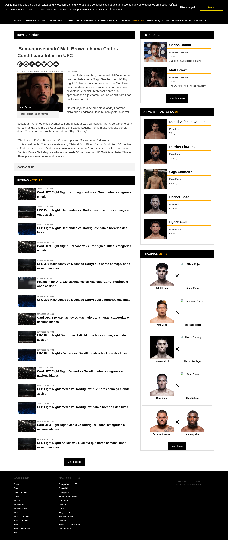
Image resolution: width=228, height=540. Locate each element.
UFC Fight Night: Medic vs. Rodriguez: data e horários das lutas (82, 407)
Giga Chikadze (180, 172)
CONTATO (200, 20)
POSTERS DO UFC (182, 20)
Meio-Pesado (20, 508)
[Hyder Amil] (155, 229)
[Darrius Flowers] (155, 154)
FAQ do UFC (65, 512)
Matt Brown (178, 70)
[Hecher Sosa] (155, 204)
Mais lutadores (177, 98)
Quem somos (65, 528)
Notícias (63, 504)
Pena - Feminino (22, 528)
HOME (17, 20)
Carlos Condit (180, 45)
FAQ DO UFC (162, 20)
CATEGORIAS (74, 20)
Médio (17, 500)
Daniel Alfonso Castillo (187, 122)
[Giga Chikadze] (155, 179)
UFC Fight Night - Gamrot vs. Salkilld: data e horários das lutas (82, 353)
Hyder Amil (178, 222)
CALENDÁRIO (55, 20)
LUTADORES (123, 20)
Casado (17, 484)
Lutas (61, 508)
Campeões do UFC (68, 484)
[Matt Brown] (155, 77)
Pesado (17, 532)
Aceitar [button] (211, 7)
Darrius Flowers (182, 147)
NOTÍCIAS (138, 20)
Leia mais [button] (116, 9)
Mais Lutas (177, 446)
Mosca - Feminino (22, 516)
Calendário (64, 488)
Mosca (17, 512)
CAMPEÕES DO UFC (34, 20)
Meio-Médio (19, 504)
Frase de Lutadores (68, 496)
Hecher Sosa (179, 197)
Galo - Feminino (21, 492)
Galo (16, 488)
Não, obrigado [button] (188, 7)
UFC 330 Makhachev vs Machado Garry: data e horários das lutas (83, 299)
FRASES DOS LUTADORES (99, 20)
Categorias (64, 492)
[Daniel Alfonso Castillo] (155, 129)
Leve (16, 496)
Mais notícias (74, 461)
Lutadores (63, 500)
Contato (62, 520)
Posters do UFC (66, 516)
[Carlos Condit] (155, 52)
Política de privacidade (70, 524)
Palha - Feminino (22, 520)
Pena (16, 524)
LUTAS (149, 20)
